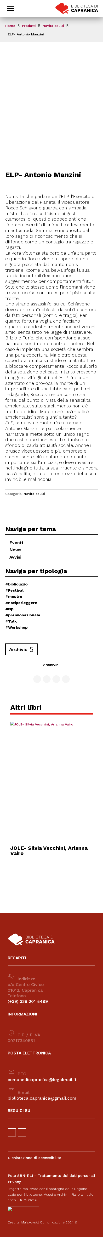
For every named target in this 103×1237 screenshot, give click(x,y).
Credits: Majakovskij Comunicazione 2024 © (42, 1222)
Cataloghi (19, 24)
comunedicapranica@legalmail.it (42, 1079)
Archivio (18, 649)
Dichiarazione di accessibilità (34, 1157)
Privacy (14, 1181)
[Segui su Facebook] (37, 679)
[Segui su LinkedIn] (66, 679)
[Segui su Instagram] (47, 679)
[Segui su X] (56, 679)
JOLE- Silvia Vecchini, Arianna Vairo (49, 850)
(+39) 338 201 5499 (28, 1001)
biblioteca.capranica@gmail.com (42, 1098)
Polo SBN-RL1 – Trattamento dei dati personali (51, 1175)
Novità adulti (34, 494)
